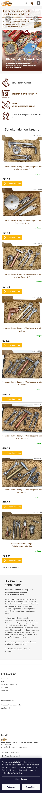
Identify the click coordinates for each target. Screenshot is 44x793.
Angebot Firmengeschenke (11, 705)
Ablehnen (11, 787)
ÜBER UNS (4, 687)
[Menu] (38, 3)
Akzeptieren (31, 787)
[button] (5, 18)
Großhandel (5, 708)
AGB (2, 681)
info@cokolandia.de (12, 752)
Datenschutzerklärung (9, 684)
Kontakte (4, 691)
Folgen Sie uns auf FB (12, 756)
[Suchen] (25, 3)
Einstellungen (21, 779)
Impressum (5, 678)
